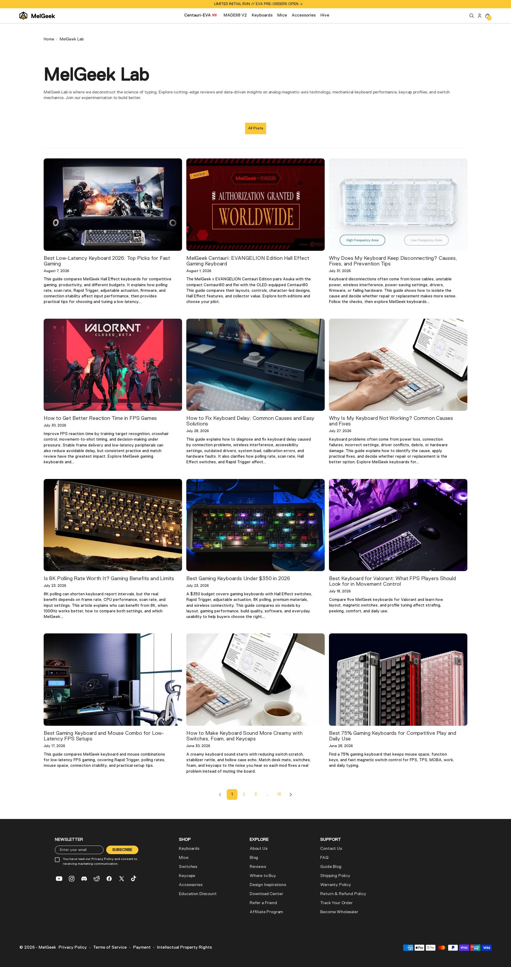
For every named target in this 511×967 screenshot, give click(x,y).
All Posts (255, 128)
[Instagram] (71, 878)
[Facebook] (109, 878)
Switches (188, 867)
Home (49, 39)
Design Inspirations (268, 885)
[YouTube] (59, 878)
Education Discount (197, 894)
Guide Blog (330, 867)
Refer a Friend (263, 903)
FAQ (324, 858)
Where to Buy (263, 876)
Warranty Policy (335, 885)
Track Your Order (336, 903)
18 (279, 794)
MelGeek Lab (72, 39)
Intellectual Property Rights (184, 947)
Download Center (266, 894)
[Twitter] (121, 878)
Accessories (190, 885)
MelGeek (47, 947)
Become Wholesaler (339, 912)
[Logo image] (37, 16)
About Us (258, 849)
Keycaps (187, 876)
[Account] (480, 16)
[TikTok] (134, 878)
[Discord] (84, 878)
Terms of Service (110, 947)
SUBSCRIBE (122, 850)
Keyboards (189, 849)
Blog (254, 858)
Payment (142, 947)
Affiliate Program (266, 912)
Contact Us (331, 849)
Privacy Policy (73, 947)
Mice (183, 858)
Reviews (258, 867)
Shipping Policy (335, 876)
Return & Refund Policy (343, 894)
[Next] (290, 794)
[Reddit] (96, 878)
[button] (472, 16)
